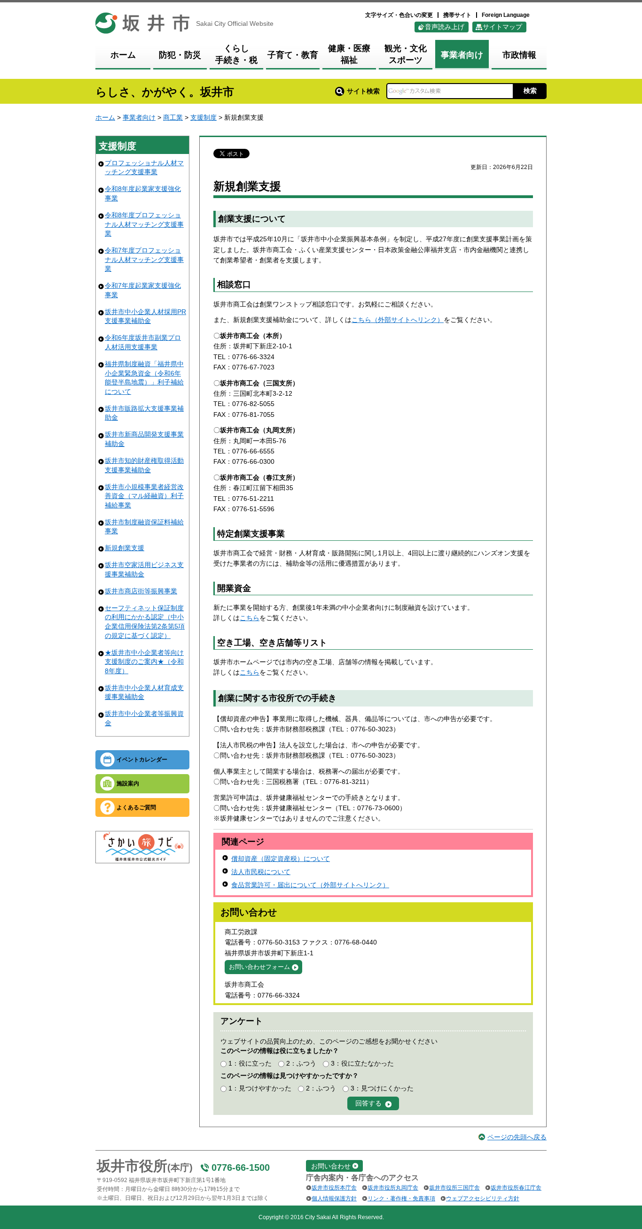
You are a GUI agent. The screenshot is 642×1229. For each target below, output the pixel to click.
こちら (249, 618)
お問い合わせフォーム (259, 966)
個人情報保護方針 (334, 1198)
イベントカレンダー (142, 759)
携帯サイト (457, 15)
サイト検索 (363, 91)
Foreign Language (506, 15)
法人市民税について (260, 872)
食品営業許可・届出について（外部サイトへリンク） (310, 885)
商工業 (173, 117)
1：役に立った (250, 1063)
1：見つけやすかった (259, 1088)
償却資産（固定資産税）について (280, 858)
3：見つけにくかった (382, 1088)
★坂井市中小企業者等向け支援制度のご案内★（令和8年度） (144, 662)
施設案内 (128, 783)
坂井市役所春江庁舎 (516, 1187)
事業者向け (139, 117)
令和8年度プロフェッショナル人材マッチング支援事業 (144, 224)
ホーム (105, 117)
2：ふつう (301, 1063)
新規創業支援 (124, 548)
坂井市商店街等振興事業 (141, 591)
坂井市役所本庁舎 (334, 1187)
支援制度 (203, 117)
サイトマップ (502, 27)
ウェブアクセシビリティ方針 (482, 1198)
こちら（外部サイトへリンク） (398, 319)
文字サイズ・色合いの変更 (399, 15)
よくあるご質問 (136, 807)
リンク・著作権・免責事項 (401, 1198)
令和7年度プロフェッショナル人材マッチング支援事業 (144, 259)
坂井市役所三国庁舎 (454, 1187)
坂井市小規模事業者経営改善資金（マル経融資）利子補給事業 (144, 496)
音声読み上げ (444, 27)
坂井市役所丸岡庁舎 (393, 1187)
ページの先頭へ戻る (517, 1137)
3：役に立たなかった (362, 1063)
